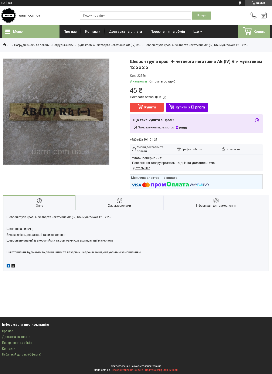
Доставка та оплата (125, 32)
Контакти (93, 32)
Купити (150, 107)
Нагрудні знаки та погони (32, 45)
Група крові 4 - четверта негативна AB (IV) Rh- (109, 45)
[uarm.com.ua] (8, 15)
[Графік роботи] (264, 15)
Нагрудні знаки (63, 45)
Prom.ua (156, 366)
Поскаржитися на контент (127, 369)
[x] (13, 266)
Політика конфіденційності (161, 369)
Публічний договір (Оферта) (21, 354)
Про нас (70, 32)
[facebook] (8, 266)
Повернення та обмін (167, 32)
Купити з (183, 107)
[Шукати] (201, 15)
